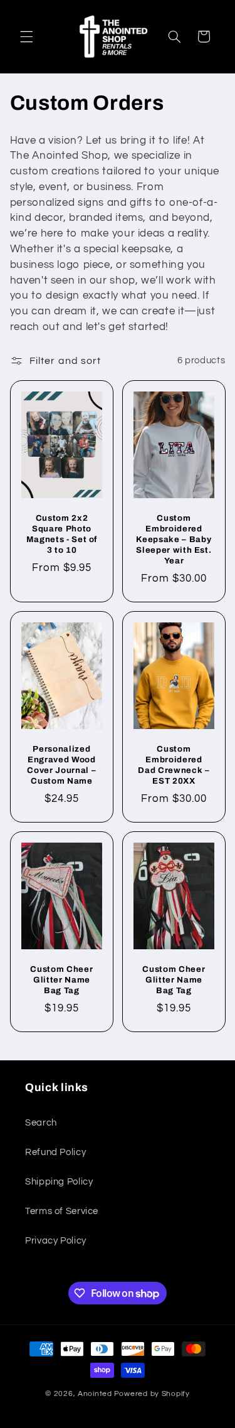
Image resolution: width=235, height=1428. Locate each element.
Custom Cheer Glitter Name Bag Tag (61, 979)
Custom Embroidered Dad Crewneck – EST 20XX (173, 765)
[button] (26, 36)
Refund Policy (55, 1152)
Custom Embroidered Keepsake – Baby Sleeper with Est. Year (173, 539)
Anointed (95, 1393)
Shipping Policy (59, 1181)
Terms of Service (61, 1211)
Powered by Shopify (152, 1393)
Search (41, 1122)
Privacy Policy (55, 1240)
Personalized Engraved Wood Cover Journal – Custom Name (61, 765)
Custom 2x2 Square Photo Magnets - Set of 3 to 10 (61, 534)
